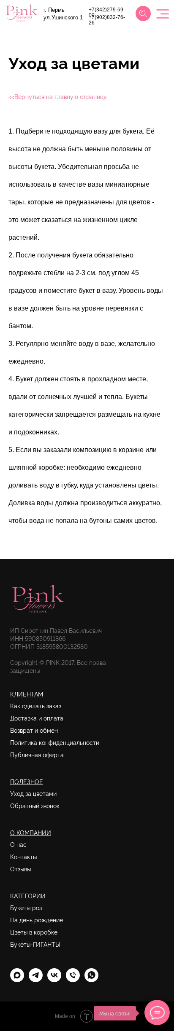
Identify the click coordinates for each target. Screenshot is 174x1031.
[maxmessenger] (17, 979)
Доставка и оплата (36, 718)
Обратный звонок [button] (35, 806)
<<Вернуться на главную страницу (57, 96)
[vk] (54, 979)
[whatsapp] (91, 979)
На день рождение (36, 920)
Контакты (23, 857)
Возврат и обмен (34, 730)
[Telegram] (36, 979)
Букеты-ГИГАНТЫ (35, 944)
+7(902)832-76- (107, 17)
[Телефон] (73, 979)
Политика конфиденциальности (54, 742)
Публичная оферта (37, 755)
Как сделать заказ (35, 706)
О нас (18, 844)
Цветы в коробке (33, 932)
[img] (143, 13)
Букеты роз (26, 907)
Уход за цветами (33, 793)
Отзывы (20, 869)
